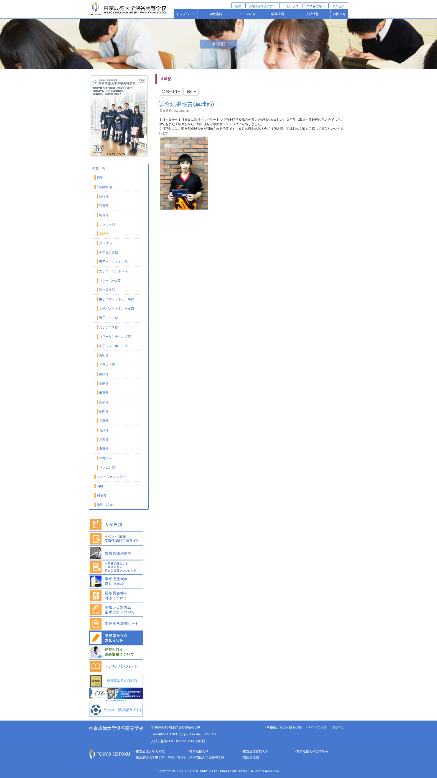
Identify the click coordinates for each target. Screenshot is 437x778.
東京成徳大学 (198, 751)
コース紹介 (248, 14)
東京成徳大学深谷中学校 (206, 757)
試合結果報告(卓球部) (186, 104)
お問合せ (339, 14)
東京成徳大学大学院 (150, 751)
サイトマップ (316, 727)
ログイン (338, 727)
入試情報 (312, 14)
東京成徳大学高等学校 (312, 751)
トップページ (185, 14)
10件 (190, 91)
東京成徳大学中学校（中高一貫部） (161, 757)
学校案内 (216, 14)
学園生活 (277, 14)
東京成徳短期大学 (255, 751)
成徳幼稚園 (251, 757)
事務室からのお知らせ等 (284, 727)
